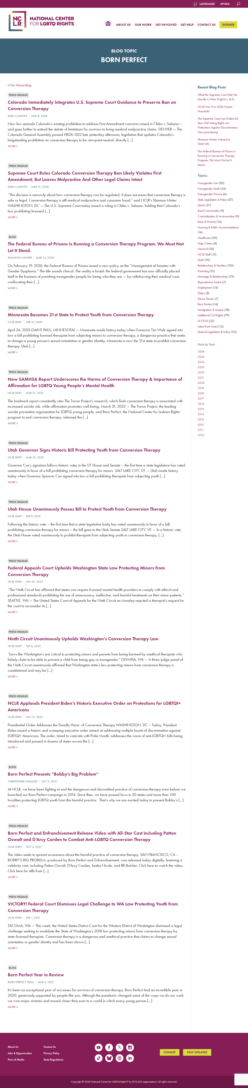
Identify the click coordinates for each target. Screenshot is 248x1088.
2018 (201, 393)
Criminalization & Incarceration (216, 216)
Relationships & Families (212, 265)
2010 (201, 435)
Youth (201, 260)
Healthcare (204, 238)
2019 (201, 388)
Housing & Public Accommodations (218, 227)
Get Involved (166, 25)
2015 (201, 409)
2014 (201, 414)
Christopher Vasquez (22, 781)
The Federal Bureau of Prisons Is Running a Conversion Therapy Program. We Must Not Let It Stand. (217, 158)
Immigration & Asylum (211, 310)
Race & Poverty (207, 222)
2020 (201, 383)
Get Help (187, 25)
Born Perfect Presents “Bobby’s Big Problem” (53, 774)
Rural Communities (209, 211)
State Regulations (54, 1059)
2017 (201, 398)
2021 (201, 377)
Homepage (108, 24)
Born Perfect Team (21, 982)
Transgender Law (208, 183)
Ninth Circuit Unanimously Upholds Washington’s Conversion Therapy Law (83, 638)
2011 (201, 430)
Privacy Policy (51, 1053)
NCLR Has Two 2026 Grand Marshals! (215, 109)
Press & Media (16, 1059)
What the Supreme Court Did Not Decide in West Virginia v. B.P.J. (217, 97)
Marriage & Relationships (213, 276)
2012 (201, 424)
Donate (228, 25)
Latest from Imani (208, 326)
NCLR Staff (15, 322)
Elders (201, 293)
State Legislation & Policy (212, 199)
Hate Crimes (205, 243)
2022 (201, 372)
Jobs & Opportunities (20, 1053)
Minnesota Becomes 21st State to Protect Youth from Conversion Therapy (81, 314)
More (11, 146)
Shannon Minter (20, 257)
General (203, 249)
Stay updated (197, 1052)
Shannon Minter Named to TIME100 (214, 142)
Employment (205, 287)
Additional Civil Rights (210, 315)
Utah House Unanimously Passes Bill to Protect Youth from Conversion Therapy (87, 509)
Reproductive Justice (209, 282)
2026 (201, 351)
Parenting (203, 271)
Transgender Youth (209, 188)
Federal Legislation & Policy (214, 332)
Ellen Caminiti (17, 116)
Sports (201, 205)
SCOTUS (203, 321)
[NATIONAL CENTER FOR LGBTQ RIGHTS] (41, 20)
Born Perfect (205, 304)
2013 (201, 419)
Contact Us (206, 25)
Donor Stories (206, 299)
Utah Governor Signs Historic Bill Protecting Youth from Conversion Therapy (84, 450)
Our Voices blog (20, 85)
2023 (201, 367)
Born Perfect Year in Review (36, 974)
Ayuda (225, 4)
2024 (201, 362)
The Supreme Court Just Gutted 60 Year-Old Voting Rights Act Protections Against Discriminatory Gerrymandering (218, 125)
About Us (123, 25)
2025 (201, 356)
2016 (201, 404)
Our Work (143, 25)
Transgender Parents (210, 194)
